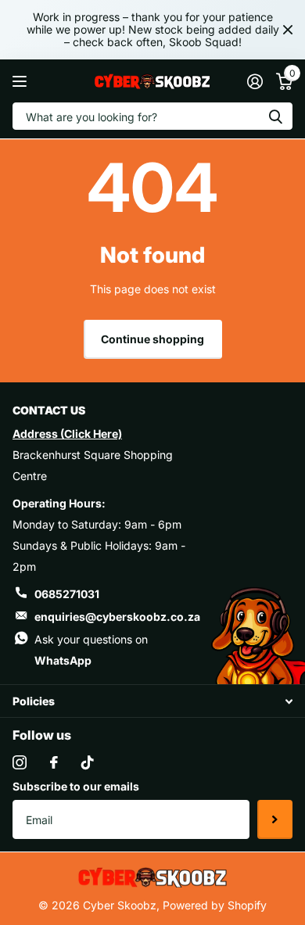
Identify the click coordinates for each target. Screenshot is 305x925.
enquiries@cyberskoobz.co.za (117, 616)
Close (288, 29)
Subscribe (274, 819)
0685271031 (66, 594)
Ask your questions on (91, 650)
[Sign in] (254, 81)
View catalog (21, 81)
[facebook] (54, 762)
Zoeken (275, 116)
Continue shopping (152, 339)
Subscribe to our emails (76, 786)
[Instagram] (20, 762)
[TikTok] (87, 762)
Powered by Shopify (215, 905)
